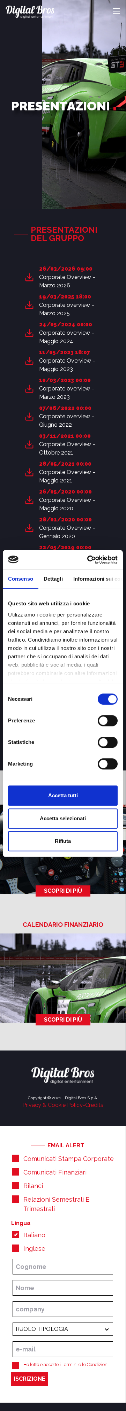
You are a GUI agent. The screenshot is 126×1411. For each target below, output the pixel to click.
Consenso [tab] (20, 579)
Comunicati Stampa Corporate (68, 1158)
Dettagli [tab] (53, 579)
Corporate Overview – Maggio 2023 (67, 364)
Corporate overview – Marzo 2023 (67, 392)
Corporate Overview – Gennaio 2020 (67, 532)
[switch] (108, 720)
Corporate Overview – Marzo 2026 (67, 281)
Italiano (34, 1235)
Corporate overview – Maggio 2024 (67, 337)
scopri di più (63, 890)
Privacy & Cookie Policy (52, 1105)
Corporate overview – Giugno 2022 (67, 420)
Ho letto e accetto (66, 1364)
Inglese (34, 1248)
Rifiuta (63, 841)
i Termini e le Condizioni (84, 1364)
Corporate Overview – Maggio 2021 (67, 476)
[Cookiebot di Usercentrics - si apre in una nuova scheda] (89, 559)
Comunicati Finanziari (55, 1172)
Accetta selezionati (63, 818)
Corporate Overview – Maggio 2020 (67, 504)
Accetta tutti (63, 795)
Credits (94, 1105)
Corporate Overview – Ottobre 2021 (67, 448)
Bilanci (33, 1185)
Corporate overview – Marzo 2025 (67, 309)
